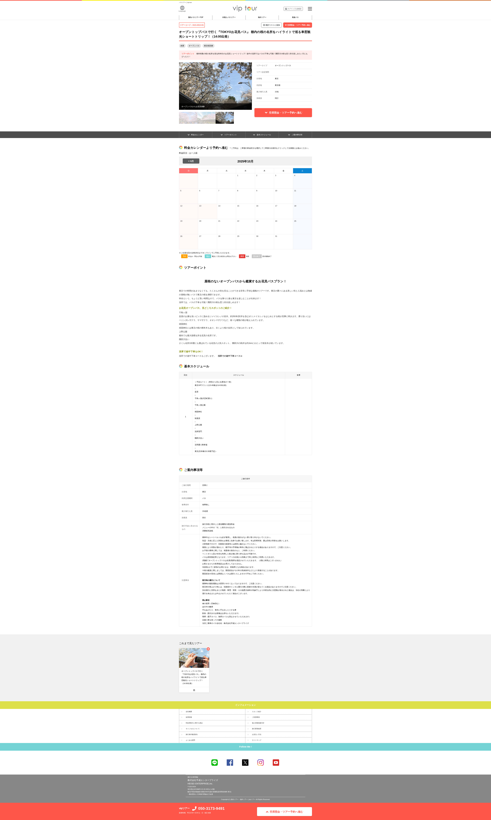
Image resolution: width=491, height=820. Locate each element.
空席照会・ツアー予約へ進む (299, 25)
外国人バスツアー (229, 17)
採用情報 (189, 717)
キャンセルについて (193, 729)
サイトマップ (256, 740)
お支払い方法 (256, 734)
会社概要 (189, 711)
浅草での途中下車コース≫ (230, 356)
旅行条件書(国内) (192, 734)
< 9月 (191, 161)
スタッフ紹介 (256, 711)
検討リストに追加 (273, 25)
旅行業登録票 (256, 729)
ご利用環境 (256, 717)
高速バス (295, 17)
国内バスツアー (195, 17)
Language (182, 11)
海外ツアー (262, 17)
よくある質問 (190, 740)
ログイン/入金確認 (294, 9)
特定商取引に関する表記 (194, 723)
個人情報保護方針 (258, 723)
